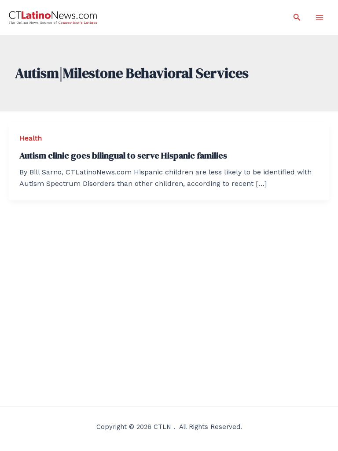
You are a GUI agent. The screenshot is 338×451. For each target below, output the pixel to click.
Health (30, 138)
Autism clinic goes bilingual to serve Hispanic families (123, 155)
